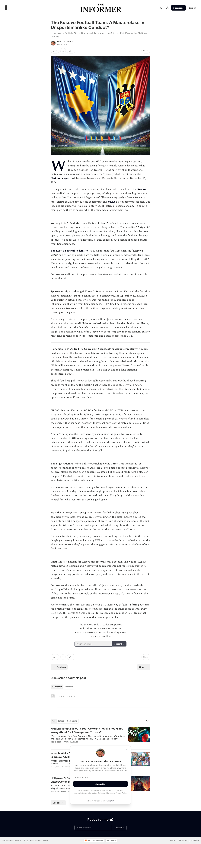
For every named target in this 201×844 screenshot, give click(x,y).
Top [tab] (54, 721)
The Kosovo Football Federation (69, 251)
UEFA (111, 202)
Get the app (111, 840)
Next (141, 667)
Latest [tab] (61, 721)
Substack (173, 840)
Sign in (192, 7)
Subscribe (178, 7)
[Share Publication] (167, 8)
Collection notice (41, 840)
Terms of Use (113, 790)
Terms (31, 840)
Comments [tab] (57, 686)
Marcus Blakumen (65, 42)
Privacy (25, 840)
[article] (100, 737)
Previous (61, 667)
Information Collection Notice (100, 793)
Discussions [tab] (72, 721)
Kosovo (141, 189)
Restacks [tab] (69, 686)
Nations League (60, 178)
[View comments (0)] (63, 50)
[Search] (161, 8)
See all (56, 802)
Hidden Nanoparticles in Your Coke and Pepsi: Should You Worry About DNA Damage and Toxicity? (87, 730)
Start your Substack (95, 840)
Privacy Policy (121, 793)
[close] (127, 749)
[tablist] (62, 686)
